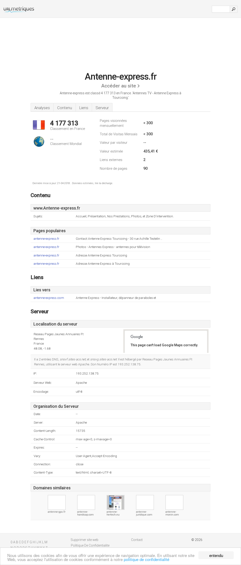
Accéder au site (118, 86)
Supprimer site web (84, 540)
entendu (216, 555)
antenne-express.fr (46, 238)
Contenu (64, 107)
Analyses (42, 107)
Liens (83, 107)
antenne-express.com (48, 298)
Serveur (102, 107)
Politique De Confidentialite (90, 545)
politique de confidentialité (146, 559)
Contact (137, 540)
